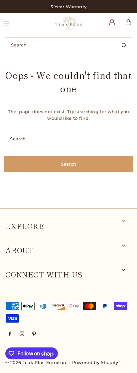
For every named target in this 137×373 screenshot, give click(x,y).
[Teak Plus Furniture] (68, 23)
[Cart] (128, 22)
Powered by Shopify (95, 362)
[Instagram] (22, 334)
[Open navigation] (26, 23)
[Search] (124, 45)
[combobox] (68, 45)
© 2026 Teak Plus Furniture (36, 362)
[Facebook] (10, 334)
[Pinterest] (34, 334)
